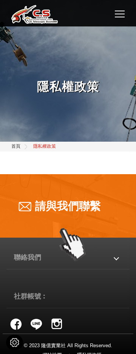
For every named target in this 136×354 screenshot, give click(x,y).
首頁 (15, 146)
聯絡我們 (27, 256)
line (36, 323)
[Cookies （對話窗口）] (14, 342)
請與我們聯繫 (68, 206)
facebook (15, 323)
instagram (56, 323)
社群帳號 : (29, 295)
